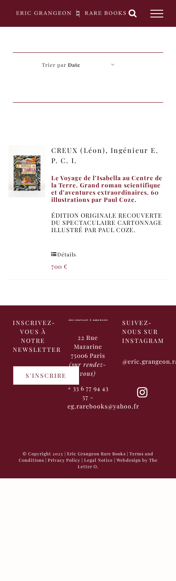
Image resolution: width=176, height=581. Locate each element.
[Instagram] (142, 392)
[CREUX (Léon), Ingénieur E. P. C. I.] (27, 171)
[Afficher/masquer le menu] (157, 13)
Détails (66, 254)
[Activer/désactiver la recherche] (133, 13)
